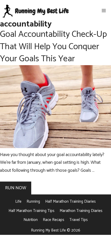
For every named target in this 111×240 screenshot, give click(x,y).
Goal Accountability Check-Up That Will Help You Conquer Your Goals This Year (53, 46)
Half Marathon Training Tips (31, 211)
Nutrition (30, 220)
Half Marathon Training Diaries (70, 201)
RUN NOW (15, 188)
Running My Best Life (42, 11)
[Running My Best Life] (7, 11)
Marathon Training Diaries (81, 211)
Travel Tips (78, 220)
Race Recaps (53, 220)
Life (18, 201)
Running (33, 201)
